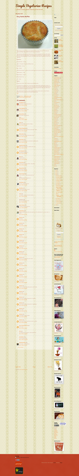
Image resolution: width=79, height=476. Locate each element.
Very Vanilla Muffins (59, 192)
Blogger (61, 462)
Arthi (20, 331)
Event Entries (56, 102)
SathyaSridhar (21, 210)
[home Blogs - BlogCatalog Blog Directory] (22, 457)
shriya (20, 193)
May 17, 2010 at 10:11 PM (23, 207)
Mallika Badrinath (57, 156)
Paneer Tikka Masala (61, 50)
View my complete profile (58, 251)
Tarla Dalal (56, 107)
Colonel (54, 462)
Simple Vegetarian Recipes (34, 5)
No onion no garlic (57, 132)
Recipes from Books (57, 125)
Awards (55, 96)
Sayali (20, 122)
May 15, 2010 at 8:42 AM (23, 159)
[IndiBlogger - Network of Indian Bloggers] (19, 473)
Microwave (56, 105)
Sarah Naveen (21, 182)
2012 (56, 171)
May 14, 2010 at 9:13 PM (23, 130)
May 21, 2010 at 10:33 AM (23, 339)
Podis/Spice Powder (57, 114)
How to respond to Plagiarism (58, 154)
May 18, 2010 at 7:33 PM (23, 328)
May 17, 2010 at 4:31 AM (23, 179)
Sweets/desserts (56, 77)
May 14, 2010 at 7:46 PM (23, 119)
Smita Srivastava (22, 173)
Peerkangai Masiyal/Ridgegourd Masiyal (61, 45)
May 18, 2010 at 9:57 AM (23, 305)
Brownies (55, 110)
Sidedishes (56, 81)
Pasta (55, 113)
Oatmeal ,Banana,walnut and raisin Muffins (59, 196)
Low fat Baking (56, 129)
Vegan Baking (56, 163)
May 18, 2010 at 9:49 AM (23, 225)
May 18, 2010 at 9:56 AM (23, 299)
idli (54, 164)
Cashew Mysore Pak (60, 40)
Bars (55, 143)
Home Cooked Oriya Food (23, 325)
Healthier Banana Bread (61, 61)
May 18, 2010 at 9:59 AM (23, 322)
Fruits (55, 103)
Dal (54, 101)
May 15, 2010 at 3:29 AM (23, 153)
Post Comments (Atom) (23, 369)
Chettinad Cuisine (57, 147)
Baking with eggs (22, 97)
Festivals (55, 120)
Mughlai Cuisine (56, 159)
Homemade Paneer (60, 56)
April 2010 (58, 198)
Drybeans (55, 128)
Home (34, 366)
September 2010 (59, 180)
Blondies (55, 144)
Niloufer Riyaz (21, 139)
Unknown (21, 96)
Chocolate (55, 94)
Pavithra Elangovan (22, 128)
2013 (56, 170)
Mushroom (56, 122)
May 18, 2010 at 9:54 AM (23, 282)
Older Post (50, 366)
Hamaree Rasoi (21, 118)
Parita (20, 156)
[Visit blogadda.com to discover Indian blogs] (17, 460)
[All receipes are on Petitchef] (18, 465)
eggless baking (56, 85)
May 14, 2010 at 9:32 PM (23, 136)
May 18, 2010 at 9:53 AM (23, 265)
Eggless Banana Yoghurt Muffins (59, 188)
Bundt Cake (56, 117)
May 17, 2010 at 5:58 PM (23, 196)
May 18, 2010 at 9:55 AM (23, 288)
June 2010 (58, 183)
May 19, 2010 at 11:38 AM (23, 333)
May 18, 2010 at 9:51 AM (23, 237)
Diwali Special (56, 82)
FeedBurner (61, 30)
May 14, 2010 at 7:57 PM (23, 125)
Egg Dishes (56, 151)
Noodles (55, 133)
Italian (55, 121)
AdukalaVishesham (22, 342)
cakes (55, 93)
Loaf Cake (55, 90)
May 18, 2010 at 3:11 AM (23, 214)
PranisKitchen (21, 102)
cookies (55, 92)
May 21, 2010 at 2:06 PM (23, 345)
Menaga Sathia (21, 168)
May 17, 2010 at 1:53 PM (23, 190)
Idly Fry (57, 193)
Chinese (55, 118)
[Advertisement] (34, 357)
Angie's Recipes (21, 205)
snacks (55, 89)
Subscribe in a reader (57, 68)
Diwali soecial (56, 150)
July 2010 (57, 181)
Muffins (29, 97)
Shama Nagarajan (22, 108)
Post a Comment (20, 347)
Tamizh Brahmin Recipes (58, 99)
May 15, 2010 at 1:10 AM (23, 142)
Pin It (17, 93)
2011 (56, 173)
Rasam (55, 124)
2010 (56, 174)
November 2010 (58, 177)
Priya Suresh (21, 162)
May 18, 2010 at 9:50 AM (23, 231)
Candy (55, 146)
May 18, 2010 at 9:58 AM (23, 316)
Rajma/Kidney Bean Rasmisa (59, 190)
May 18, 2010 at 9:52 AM (23, 254)
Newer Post (18, 366)
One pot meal (56, 106)
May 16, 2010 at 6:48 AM (23, 170)
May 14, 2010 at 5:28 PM (23, 105)
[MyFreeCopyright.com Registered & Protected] (58, 246)
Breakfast (26, 97)
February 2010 (58, 201)
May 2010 (57, 184)
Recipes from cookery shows (58, 136)
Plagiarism (56, 160)
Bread (55, 109)
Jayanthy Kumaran (22, 145)
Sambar (55, 138)
